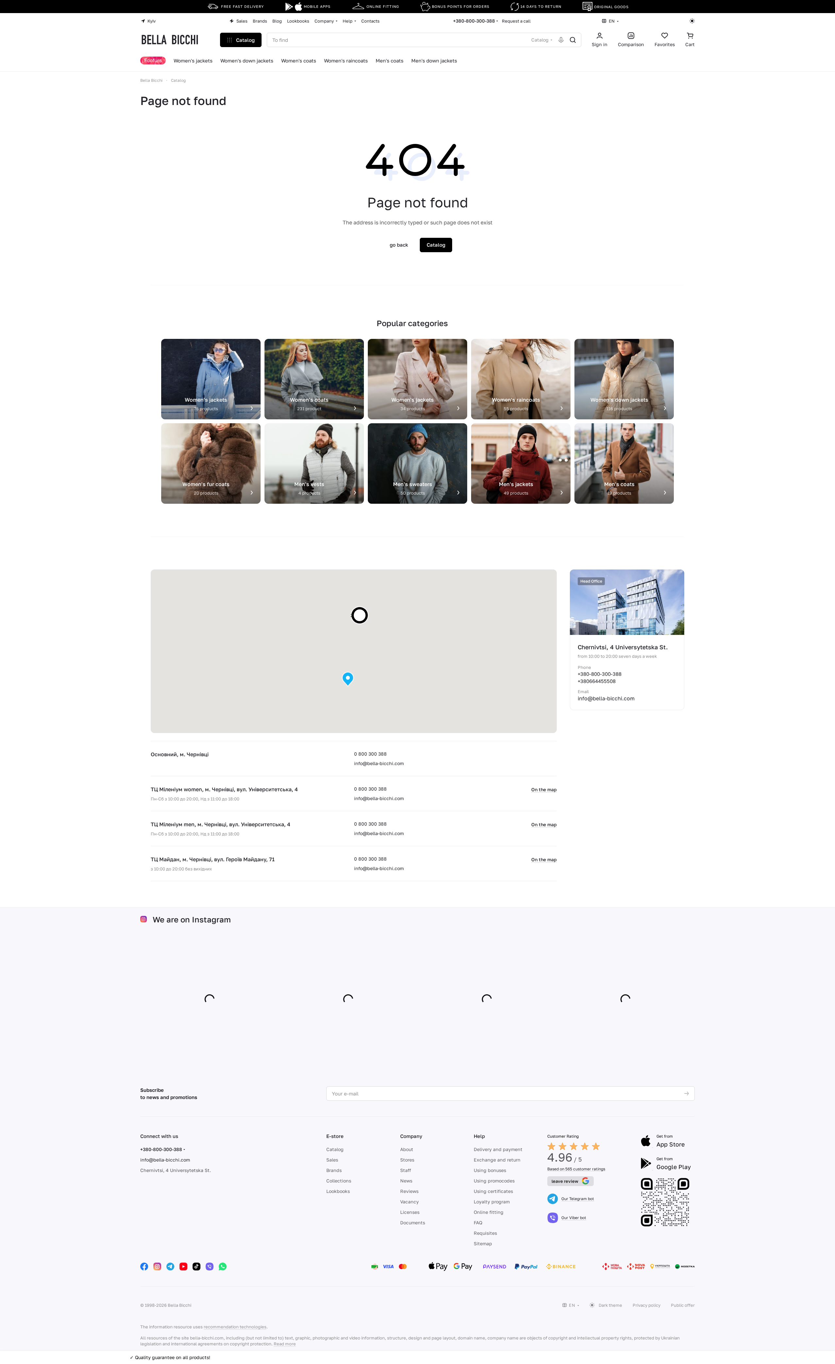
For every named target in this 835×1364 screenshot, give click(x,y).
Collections (338, 1180)
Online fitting (488, 1212)
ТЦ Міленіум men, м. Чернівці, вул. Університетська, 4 (220, 824)
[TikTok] (196, 1266)
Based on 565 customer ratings (576, 1168)
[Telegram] (170, 1266)
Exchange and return (497, 1160)
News (406, 1180)
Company (411, 1136)
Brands (334, 1170)
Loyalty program (492, 1201)
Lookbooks (338, 1191)
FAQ (478, 1222)
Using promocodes (494, 1180)
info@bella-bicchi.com (379, 763)
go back (399, 245)
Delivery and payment (498, 1149)
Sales (332, 1160)
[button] (347, 679)
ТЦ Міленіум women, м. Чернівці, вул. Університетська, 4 (224, 789)
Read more (285, 1343)
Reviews (409, 1191)
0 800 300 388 (370, 754)
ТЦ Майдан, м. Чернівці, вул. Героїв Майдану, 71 (213, 859)
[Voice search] (561, 40)
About (406, 1149)
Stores (407, 1160)
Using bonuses (490, 1170)
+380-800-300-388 (474, 21)
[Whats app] (223, 1266)
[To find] (572, 40)
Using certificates (493, 1191)
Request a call (516, 21)
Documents (412, 1222)
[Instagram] (157, 1266)
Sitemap (483, 1243)
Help (479, 1136)
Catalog (335, 1149)
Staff (405, 1170)
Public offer (683, 1305)
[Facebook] (144, 1266)
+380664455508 (597, 681)
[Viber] (209, 1266)
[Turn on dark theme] (692, 21)
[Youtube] (183, 1266)
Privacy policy (646, 1305)
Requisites (485, 1233)
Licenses (409, 1212)
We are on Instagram (192, 919)
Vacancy (409, 1201)
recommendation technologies (235, 1326)
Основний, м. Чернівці (180, 754)
